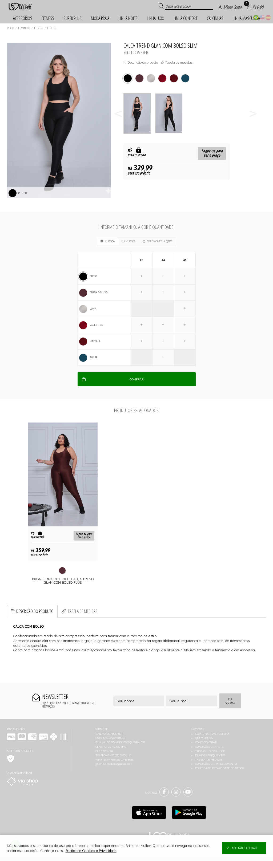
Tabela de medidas (83, 611)
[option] (139, 113)
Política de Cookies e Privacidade (91, 850)
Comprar (137, 379)
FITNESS (38, 28)
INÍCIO (10, 28)
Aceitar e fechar (244, 848)
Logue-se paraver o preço (212, 153)
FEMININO (24, 28)
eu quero (230, 700)
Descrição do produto (35, 611)
